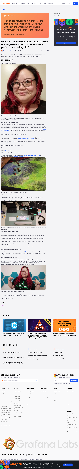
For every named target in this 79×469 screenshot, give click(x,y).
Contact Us (69, 400)
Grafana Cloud (14, 3)
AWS (28, 395)
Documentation (57, 391)
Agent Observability (5, 399)
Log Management (18, 412)
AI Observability (17, 391)
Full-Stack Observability (19, 393)
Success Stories (70, 399)
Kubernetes (29, 400)
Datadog (29, 402)
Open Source (33, 3)
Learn (40, 3)
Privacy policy (68, 383)
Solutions (22, 3)
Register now (66, 43)
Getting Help (69, 402)
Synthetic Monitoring (5, 412)
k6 (15, 124)
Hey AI (68, 406)
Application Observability (6, 400)
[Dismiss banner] (77, 462)
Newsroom (69, 397)
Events (55, 397)
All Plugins (29, 393)
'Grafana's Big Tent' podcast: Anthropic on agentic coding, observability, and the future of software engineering (38, 336)
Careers (68, 393)
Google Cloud (30, 397)
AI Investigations (4, 421)
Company (50, 3)
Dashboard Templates (45, 397)
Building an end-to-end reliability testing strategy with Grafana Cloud (64, 334)
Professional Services (71, 404)
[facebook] (45, 51)
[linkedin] (48, 51)
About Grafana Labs (71, 391)
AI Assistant (3, 397)
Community (56, 395)
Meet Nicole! (56, 15)
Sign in (70, 3)
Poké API (33, 140)
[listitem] (2, 305)
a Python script (14, 141)
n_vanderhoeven (9, 150)
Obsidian (7, 142)
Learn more (40, 1)
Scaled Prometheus (18, 405)
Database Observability (6, 408)
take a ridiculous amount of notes (32, 155)
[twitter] (42, 51)
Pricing (28, 3)
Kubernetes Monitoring (6, 402)
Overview (3, 391)
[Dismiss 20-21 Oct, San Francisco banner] (76, 21)
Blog (4, 9)
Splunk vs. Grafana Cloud (72, 431)
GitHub (41, 393)
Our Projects (43, 391)
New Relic (29, 404)
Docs (45, 3)
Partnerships (69, 395)
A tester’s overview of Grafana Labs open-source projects (31, 247)
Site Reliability (17, 410)
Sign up (75, 3)
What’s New (3, 423)
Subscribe (74, 380)
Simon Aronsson (16, 140)
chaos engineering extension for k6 (25, 138)
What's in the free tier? (6, 395)
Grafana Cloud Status (5, 425)
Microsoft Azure (30, 399)
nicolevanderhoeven (10, 147)
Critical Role (28, 251)
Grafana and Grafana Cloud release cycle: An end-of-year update (13, 334)
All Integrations (30, 391)
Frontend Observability (6, 410)
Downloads (42, 395)
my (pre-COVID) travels (19, 156)
